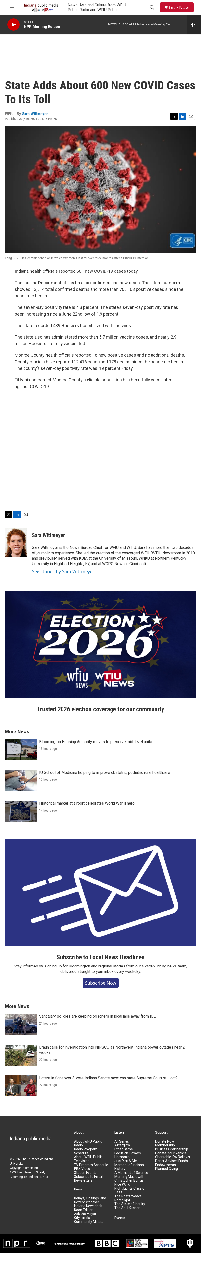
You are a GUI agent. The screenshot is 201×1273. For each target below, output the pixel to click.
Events (119, 1218)
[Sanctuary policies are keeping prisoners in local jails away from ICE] (21, 1024)
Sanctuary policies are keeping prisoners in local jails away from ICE (97, 1016)
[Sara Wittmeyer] (16, 542)
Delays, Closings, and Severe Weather (90, 1200)
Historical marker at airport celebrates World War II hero (87, 803)
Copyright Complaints (24, 1168)
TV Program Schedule (91, 1165)
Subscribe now (100, 983)
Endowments (165, 1165)
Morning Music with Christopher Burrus (129, 1178)
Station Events (85, 1173)
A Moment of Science (131, 1173)
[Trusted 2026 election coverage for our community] (100, 645)
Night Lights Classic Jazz (129, 1190)
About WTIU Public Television (88, 1159)
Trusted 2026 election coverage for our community (100, 709)
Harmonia (122, 1157)
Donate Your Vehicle (171, 1153)
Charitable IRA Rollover (172, 1157)
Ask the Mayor (85, 1214)
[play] (13, 24)
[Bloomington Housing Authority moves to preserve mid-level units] (21, 749)
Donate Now (164, 1141)
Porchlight (122, 1200)
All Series (121, 1141)
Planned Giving (166, 1169)
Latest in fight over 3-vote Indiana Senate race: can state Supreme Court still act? (108, 1078)
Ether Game (123, 1149)
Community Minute (89, 1222)
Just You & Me (125, 1161)
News (78, 1189)
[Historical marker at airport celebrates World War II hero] (21, 811)
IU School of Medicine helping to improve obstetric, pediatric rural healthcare (104, 772)
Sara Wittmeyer (35, 113)
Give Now (179, 7)
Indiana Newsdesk (88, 1206)
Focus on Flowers (127, 1153)
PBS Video (82, 1169)
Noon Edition (83, 1210)
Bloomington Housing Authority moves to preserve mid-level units (95, 741)
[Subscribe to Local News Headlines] (100, 892)
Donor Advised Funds (171, 1161)
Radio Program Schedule (85, 1151)
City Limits (82, 1218)
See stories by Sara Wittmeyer (63, 571)
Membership (165, 1145)
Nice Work (122, 1184)
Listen (119, 1132)
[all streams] (194, 24)
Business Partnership (171, 1149)
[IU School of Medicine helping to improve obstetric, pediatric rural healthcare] (21, 780)
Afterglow (122, 1145)
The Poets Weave (128, 1196)
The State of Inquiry (129, 1204)
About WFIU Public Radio (88, 1143)
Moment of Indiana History (129, 1167)
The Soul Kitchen (127, 1208)
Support (161, 1132)
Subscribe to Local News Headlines (100, 957)
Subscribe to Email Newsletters (88, 1178)
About (79, 1132)
